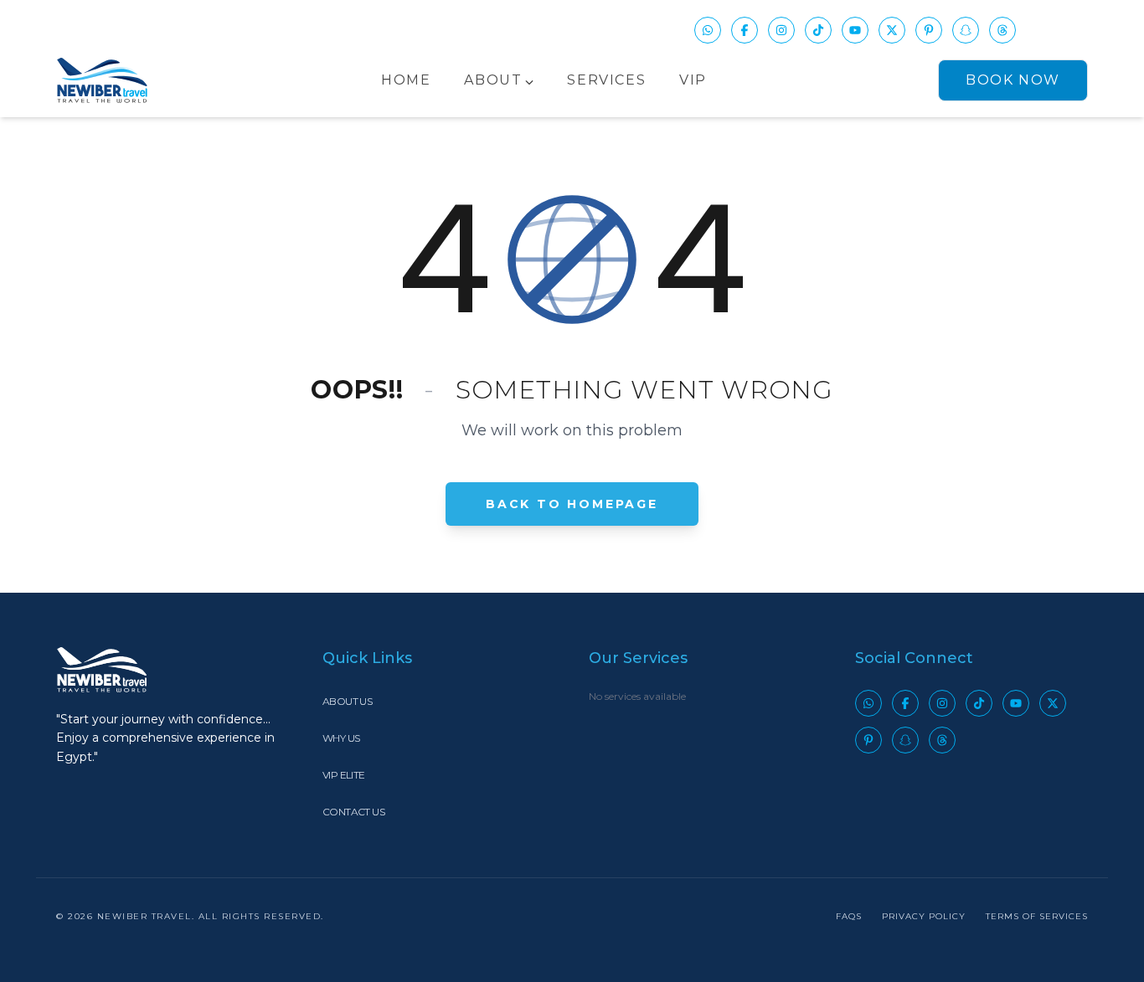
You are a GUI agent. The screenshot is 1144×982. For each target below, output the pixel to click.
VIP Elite (343, 775)
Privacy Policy (924, 916)
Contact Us (353, 811)
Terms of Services (1037, 916)
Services (606, 80)
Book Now (1013, 80)
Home (405, 80)
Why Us (340, 738)
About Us (347, 701)
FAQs (849, 916)
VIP (693, 80)
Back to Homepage (572, 504)
